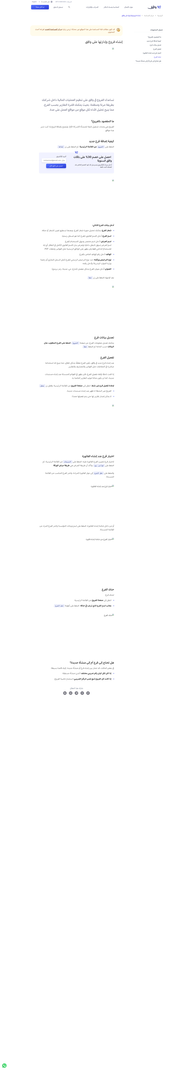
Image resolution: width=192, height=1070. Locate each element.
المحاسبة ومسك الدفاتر (111, 7)
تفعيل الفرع (157, 49)
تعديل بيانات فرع (155, 45)
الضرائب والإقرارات (92, 7)
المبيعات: (63, 2)
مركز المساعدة (149, 15)
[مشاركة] (89, 121)
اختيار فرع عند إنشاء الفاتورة (152, 53)
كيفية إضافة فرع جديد (154, 41)
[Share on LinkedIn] (65, 693)
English (34, 2)
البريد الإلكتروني (61, 156)
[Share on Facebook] (88, 693)
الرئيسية (160, 15)
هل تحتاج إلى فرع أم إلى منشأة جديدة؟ (148, 61)
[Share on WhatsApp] (70, 693)
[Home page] (154, 7)
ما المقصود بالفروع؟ (154, 37)
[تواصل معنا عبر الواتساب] (4, 1065)
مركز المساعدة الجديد (53, 29)
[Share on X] (82, 693)
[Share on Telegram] (76, 693)
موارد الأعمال (128, 7)
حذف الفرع (157, 57)
